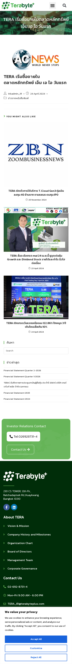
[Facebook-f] (6, 507)
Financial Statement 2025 (17, 392)
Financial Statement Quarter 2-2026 (22, 370)
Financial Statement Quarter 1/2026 (22, 376)
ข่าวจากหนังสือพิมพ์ (18, 98)
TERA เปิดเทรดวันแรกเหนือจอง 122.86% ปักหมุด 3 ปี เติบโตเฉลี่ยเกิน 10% (36, 325)
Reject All (36, 657)
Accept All (36, 639)
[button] (52, 5)
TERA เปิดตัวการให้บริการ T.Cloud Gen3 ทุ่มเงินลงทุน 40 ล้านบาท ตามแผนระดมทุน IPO (36, 192)
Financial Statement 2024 (17, 398)
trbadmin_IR (15, 94)
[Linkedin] (14, 507)
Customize (36, 648)
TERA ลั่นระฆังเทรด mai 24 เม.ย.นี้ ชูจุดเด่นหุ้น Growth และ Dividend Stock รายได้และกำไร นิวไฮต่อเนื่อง (36, 259)
